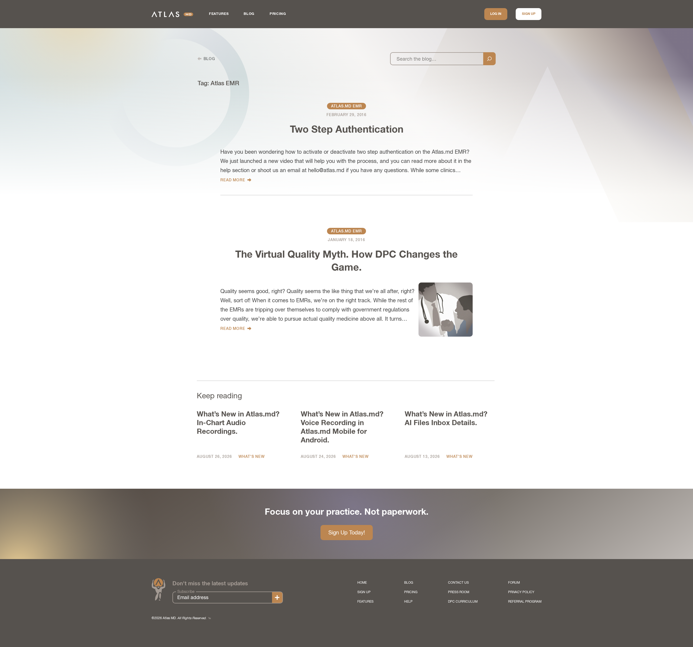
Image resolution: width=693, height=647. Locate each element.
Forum (514, 582)
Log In (495, 14)
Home (362, 582)
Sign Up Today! (346, 532)
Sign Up (528, 14)
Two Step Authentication (346, 130)
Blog (249, 14)
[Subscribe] (277, 597)
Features (218, 14)
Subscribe (186, 591)
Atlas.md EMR (346, 106)
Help (408, 601)
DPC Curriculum (463, 601)
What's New (251, 456)
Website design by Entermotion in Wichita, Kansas (209, 618)
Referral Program (524, 601)
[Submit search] (489, 58)
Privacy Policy (521, 592)
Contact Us (458, 582)
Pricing (278, 14)
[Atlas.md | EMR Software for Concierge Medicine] (172, 14)
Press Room (458, 592)
